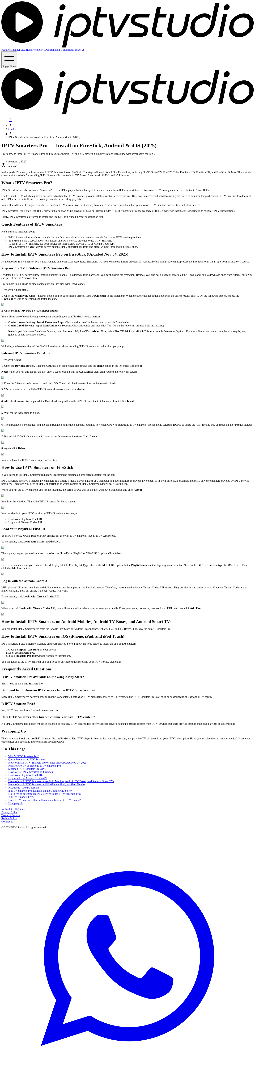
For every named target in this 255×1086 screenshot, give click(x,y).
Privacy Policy (9, 812)
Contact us (78, 49)
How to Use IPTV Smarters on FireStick (30, 771)
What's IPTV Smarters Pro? (23, 756)
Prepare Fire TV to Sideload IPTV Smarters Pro (34, 765)
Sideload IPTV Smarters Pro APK (27, 768)
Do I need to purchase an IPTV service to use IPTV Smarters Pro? (44, 793)
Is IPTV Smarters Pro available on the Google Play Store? (40, 790)
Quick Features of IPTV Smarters (26, 759)
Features (6, 49)
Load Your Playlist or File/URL (25, 775)
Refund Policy (9, 818)
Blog (70, 49)
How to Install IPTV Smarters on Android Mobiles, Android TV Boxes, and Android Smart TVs (61, 781)
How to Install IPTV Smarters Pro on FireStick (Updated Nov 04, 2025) (47, 762)
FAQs (44, 49)
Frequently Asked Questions (23, 787)
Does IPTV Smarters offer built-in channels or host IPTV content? (44, 800)
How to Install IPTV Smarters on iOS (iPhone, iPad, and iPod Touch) (46, 784)
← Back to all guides (12, 809)
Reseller (36, 49)
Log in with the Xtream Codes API (27, 778)
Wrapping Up (15, 803)
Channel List (18, 49)
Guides (12, 129)
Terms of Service (10, 815)
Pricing (28, 49)
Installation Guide (57, 49)
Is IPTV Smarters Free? (21, 796)
